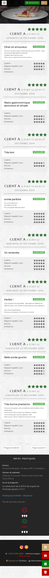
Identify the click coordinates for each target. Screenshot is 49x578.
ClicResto (23, 561)
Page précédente (11, 448)
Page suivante (38, 448)
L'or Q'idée (24, 14)
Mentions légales (33, 554)
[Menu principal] (4, 3)
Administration (37, 561)
